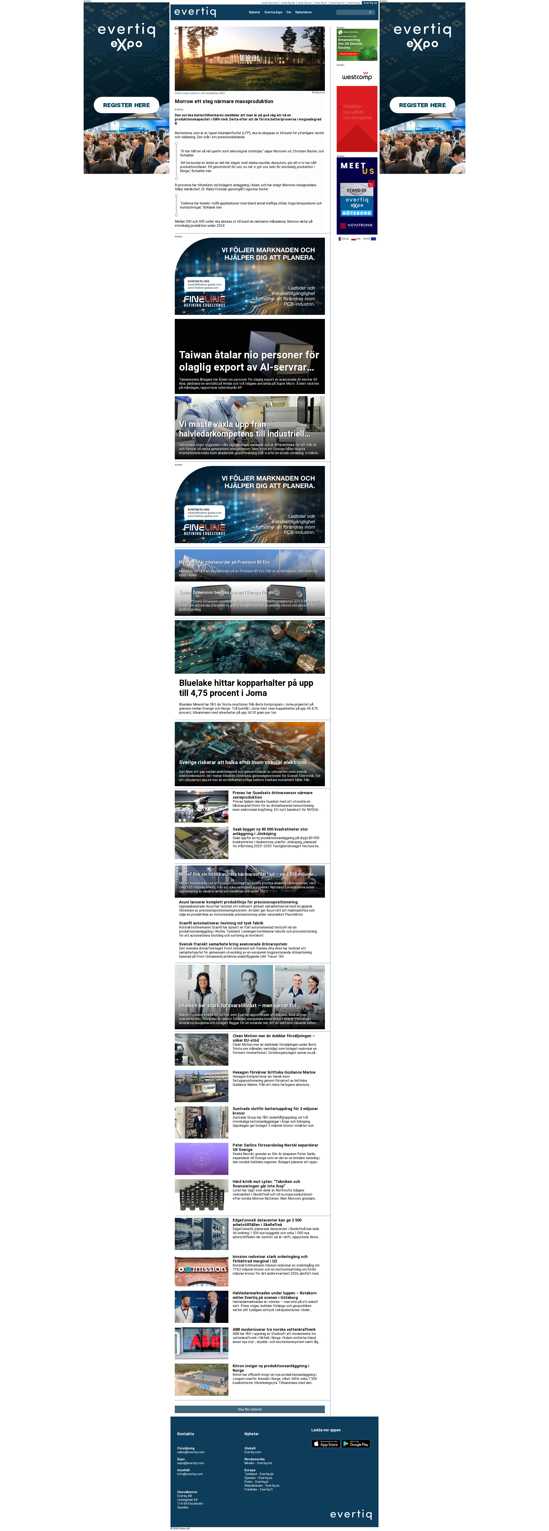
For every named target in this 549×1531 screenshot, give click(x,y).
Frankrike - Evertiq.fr (258, 1489)
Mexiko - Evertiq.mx (258, 1463)
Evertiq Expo (273, 12)
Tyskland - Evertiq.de (259, 1474)
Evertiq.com (252, 1452)
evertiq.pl (354, 3)
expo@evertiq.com (190, 1463)
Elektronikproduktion (187, 93)
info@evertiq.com (190, 1474)
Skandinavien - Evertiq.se (261, 1485)
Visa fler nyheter (250, 1409)
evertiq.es (305, 3)
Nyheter (254, 12)
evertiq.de (288, 3)
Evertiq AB (195, 12)
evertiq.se (370, 3)
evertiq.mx (337, 3)
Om (289, 12)
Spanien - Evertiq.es (258, 1478)
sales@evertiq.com (191, 1452)
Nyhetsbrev (303, 12)
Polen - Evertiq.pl (256, 1482)
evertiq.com (270, 3)
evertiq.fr (321, 3)
